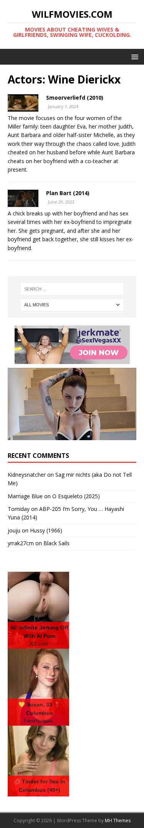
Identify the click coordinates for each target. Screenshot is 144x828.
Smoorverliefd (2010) (74, 97)
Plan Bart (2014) (67, 193)
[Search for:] (72, 288)
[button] (133, 56)
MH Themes (118, 820)
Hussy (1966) (46, 530)
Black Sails (56, 543)
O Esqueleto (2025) (76, 496)
